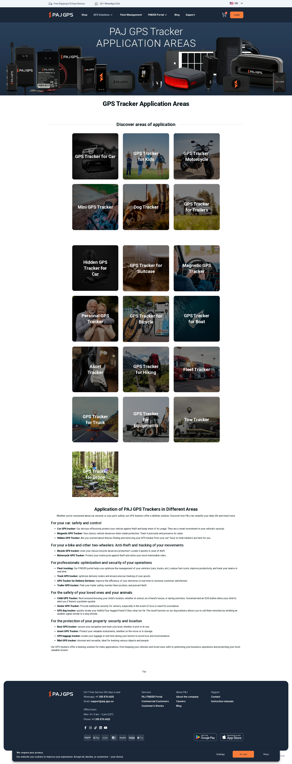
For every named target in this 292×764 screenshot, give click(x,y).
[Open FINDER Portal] (166, 15)
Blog (178, 705)
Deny (266, 754)
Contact (215, 696)
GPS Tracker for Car (95, 156)
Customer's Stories (153, 705)
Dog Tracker (146, 207)
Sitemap (280, 756)
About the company (187, 696)
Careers (181, 701)
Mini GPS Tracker (95, 207)
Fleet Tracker (196, 369)
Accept (243, 754)
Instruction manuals (222, 701)
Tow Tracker (196, 419)
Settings (220, 754)
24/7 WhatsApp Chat (110, 3)
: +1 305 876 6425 (99, 696)
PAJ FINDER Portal (152, 696)
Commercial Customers (155, 701)
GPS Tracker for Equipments (146, 419)
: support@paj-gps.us (99, 701)
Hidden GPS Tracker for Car (95, 268)
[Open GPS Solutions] (112, 15)
